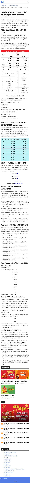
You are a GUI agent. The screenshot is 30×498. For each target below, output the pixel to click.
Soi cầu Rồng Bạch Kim (10, 452)
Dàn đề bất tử (7, 459)
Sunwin (6, 484)
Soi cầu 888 (7, 467)
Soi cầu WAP (7, 475)
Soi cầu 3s (6, 464)
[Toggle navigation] (2, 2)
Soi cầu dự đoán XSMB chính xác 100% (14, 469)
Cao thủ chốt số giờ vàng (10, 455)
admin (5, 17)
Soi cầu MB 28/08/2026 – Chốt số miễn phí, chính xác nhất (7, 381)
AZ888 (1, 484)
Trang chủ (3, 5)
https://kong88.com (5, 489)
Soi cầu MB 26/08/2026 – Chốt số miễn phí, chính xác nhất (7, 397)
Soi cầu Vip (6, 474)
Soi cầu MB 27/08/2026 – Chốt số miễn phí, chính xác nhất (21, 381)
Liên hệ (15, 481)
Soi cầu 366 (7, 462)
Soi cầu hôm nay (13, 5)
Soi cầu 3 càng (7, 460)
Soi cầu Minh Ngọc (9, 470)
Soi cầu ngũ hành (8, 472)
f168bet (6, 485)
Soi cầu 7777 (7, 465)
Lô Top (6, 457)
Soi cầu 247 (7, 454)
